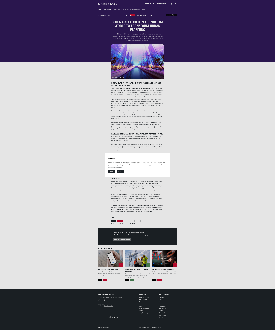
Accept (120, 171)
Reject (112, 171)
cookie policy (118, 167)
